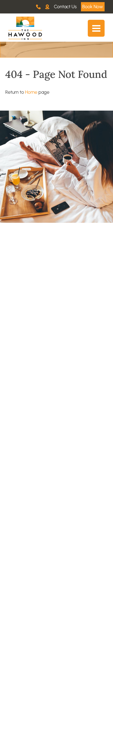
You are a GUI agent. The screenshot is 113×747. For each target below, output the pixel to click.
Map (47, 6)
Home (31, 92)
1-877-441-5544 (38, 6)
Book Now (92, 7)
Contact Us (65, 7)
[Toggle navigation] (96, 28)
